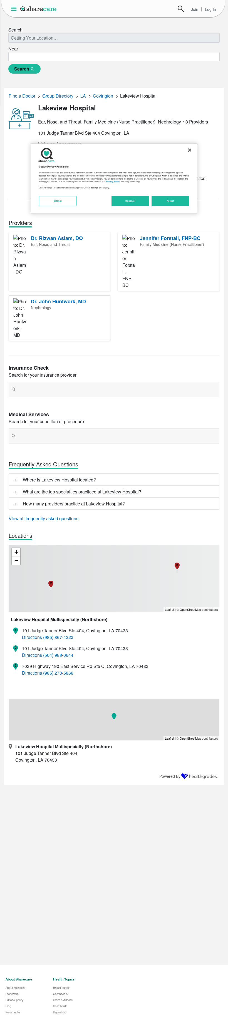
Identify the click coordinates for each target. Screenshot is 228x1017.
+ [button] (16, 552)
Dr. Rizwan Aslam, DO (57, 238)
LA (83, 96)
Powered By (169, 776)
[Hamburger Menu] (15, 8)
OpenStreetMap (190, 609)
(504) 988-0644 (58, 655)
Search (180, 8)
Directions (32, 637)
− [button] (16, 560)
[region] (114, 178)
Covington (103, 96)
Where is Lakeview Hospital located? (59, 479)
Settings (58, 201)
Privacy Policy (113, 181)
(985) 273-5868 (58, 673)
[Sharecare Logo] (38, 8)
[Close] (190, 150)
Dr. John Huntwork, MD (58, 301)
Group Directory (57, 96)
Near (13, 48)
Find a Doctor (22, 96)
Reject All (130, 201)
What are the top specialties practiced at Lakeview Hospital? (82, 491)
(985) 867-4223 (58, 637)
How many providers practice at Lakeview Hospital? (74, 503)
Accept (170, 201)
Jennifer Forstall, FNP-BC (170, 238)
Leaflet (169, 609)
